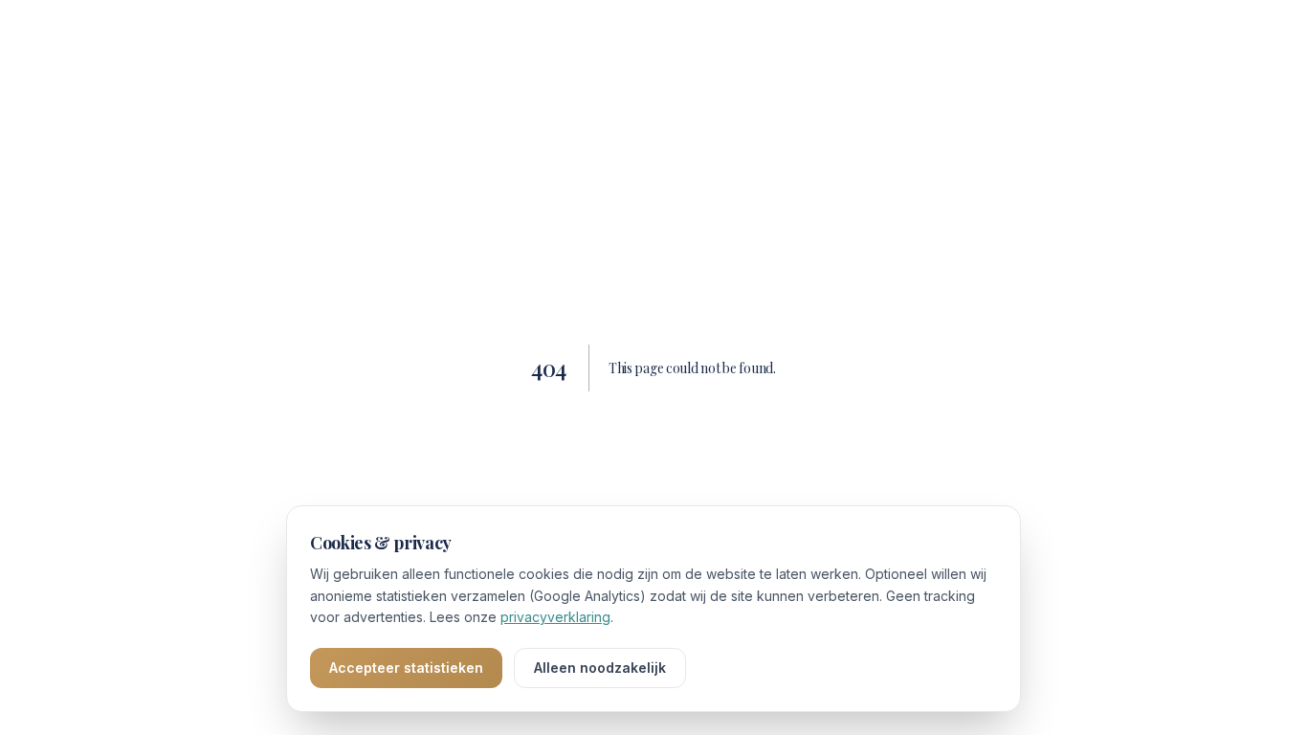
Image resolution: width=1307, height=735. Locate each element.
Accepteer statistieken (406, 667)
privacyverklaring (555, 617)
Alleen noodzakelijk (600, 667)
